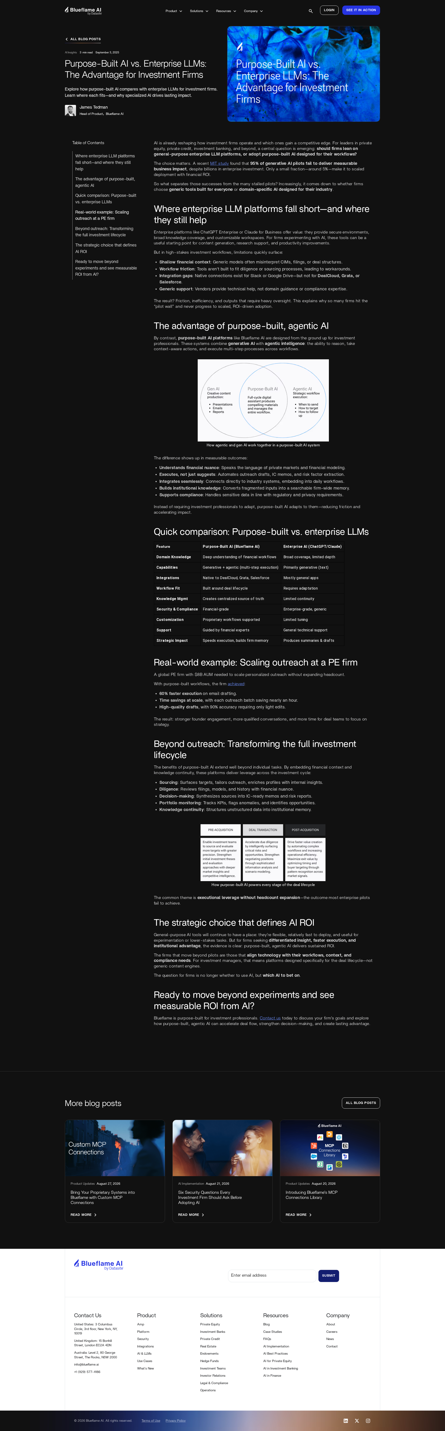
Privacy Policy (176, 1420)
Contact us (270, 1018)
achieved (236, 684)
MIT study (219, 163)
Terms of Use (151, 1420)
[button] (174, 11)
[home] (96, 11)
